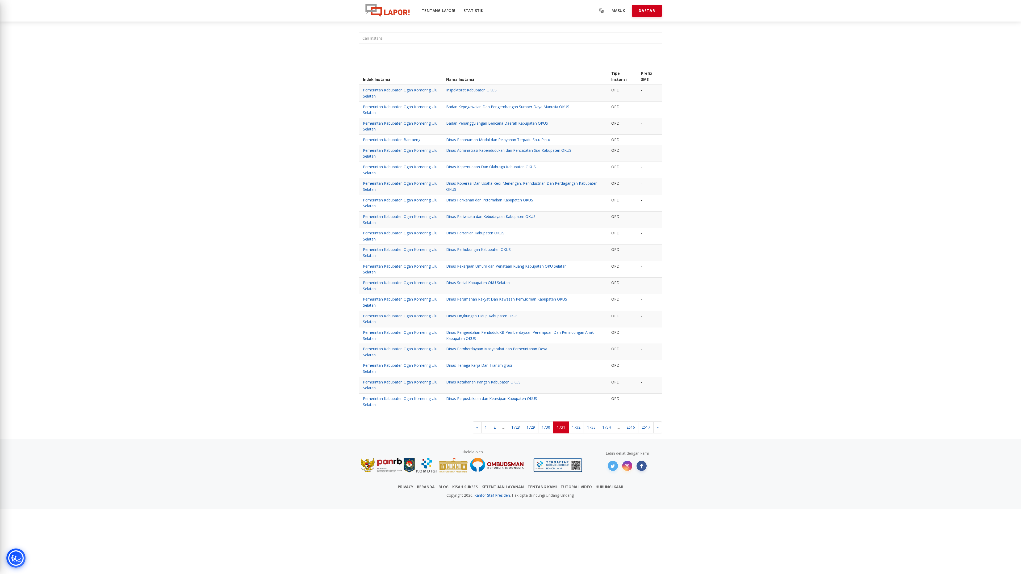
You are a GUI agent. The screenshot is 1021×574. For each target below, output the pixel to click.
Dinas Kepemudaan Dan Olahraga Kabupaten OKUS (491, 166)
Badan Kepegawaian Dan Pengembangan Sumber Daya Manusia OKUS (507, 106)
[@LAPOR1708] (613, 466)
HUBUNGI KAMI (609, 486)
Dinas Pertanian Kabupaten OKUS (475, 232)
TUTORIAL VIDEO (576, 486)
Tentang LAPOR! (438, 10)
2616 (630, 427)
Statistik (473, 10)
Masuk (618, 10)
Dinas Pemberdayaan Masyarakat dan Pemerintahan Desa (496, 348)
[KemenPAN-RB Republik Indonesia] (381, 465)
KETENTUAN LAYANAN (503, 486)
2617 (646, 427)
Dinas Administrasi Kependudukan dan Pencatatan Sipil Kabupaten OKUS (508, 150)
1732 (576, 427)
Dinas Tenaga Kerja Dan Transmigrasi (479, 365)
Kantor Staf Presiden (492, 495)
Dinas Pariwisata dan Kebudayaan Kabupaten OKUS (490, 216)
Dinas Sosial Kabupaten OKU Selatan (478, 282)
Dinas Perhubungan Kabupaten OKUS (478, 249)
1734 (606, 427)
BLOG (443, 486)
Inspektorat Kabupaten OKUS (471, 89)
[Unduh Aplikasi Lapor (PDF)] (557, 465)
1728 (515, 427)
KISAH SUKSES (465, 486)
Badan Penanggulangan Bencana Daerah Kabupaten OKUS (497, 123)
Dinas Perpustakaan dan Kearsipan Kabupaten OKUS (491, 398)
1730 (546, 427)
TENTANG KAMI (542, 486)
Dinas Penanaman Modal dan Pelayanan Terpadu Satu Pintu (498, 139)
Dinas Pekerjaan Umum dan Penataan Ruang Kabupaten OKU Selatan (506, 266)
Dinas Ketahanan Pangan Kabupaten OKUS (483, 382)
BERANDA (426, 486)
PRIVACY (405, 486)
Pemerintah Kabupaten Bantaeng (391, 139)
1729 (530, 427)
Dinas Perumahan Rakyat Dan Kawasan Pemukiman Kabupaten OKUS (506, 299)
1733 (591, 427)
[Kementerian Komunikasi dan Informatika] (427, 465)
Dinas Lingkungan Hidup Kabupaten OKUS (482, 315)
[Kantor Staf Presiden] (453, 465)
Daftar (647, 10)
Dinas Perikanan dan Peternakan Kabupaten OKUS (489, 199)
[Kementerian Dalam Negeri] (409, 465)
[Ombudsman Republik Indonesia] (499, 465)
